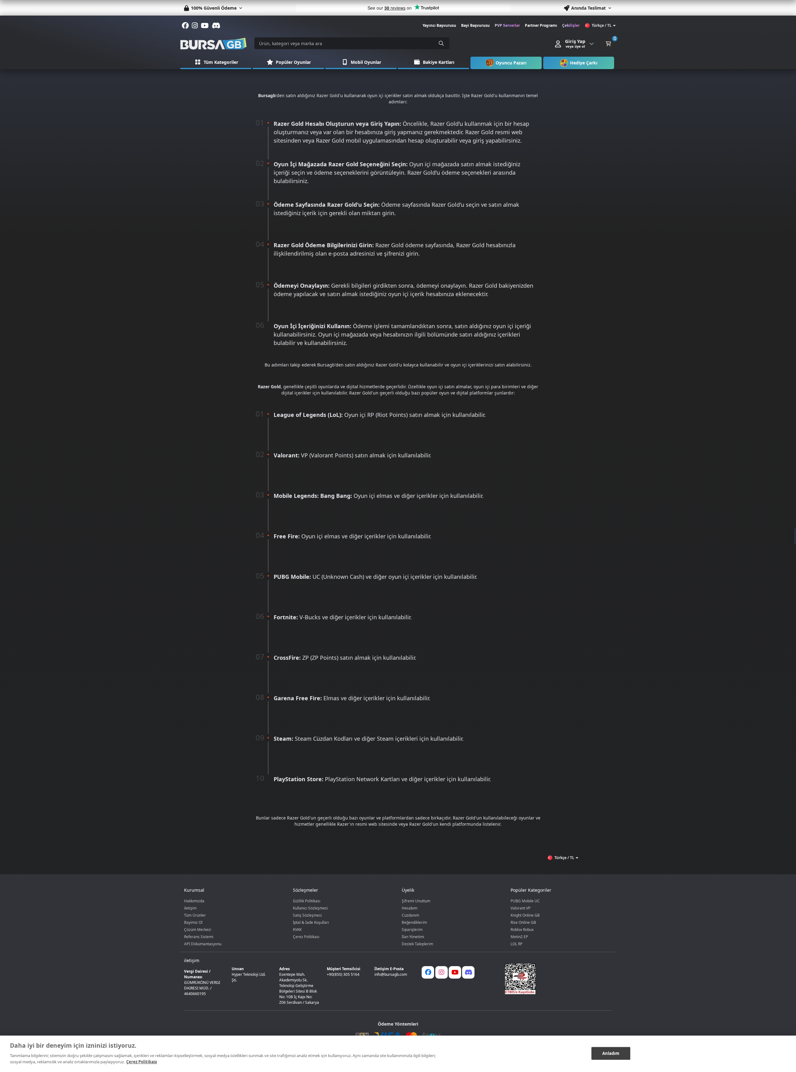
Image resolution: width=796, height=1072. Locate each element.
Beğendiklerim (414, 922)
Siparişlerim (412, 929)
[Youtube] (455, 972)
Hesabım (409, 908)
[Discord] (468, 972)
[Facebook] (428, 972)
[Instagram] (441, 972)
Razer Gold (328, 95)
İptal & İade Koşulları (311, 922)
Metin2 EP (519, 936)
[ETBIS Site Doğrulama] (554, 979)
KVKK (297, 929)
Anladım (611, 1053)
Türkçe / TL (602, 25)
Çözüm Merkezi (197, 929)
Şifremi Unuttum (416, 901)
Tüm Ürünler (195, 915)
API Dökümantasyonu (202, 944)
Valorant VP (520, 908)
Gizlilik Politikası (306, 901)
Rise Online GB (523, 922)
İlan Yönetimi (413, 936)
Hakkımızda (194, 901)
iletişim (190, 908)
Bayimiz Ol (193, 922)
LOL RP (516, 944)
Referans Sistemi (198, 936)
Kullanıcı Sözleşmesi (310, 908)
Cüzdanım (410, 915)
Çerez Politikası (306, 936)
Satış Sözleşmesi (307, 915)
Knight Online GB (525, 915)
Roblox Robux (522, 929)
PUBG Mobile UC (525, 901)
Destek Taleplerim (417, 944)
